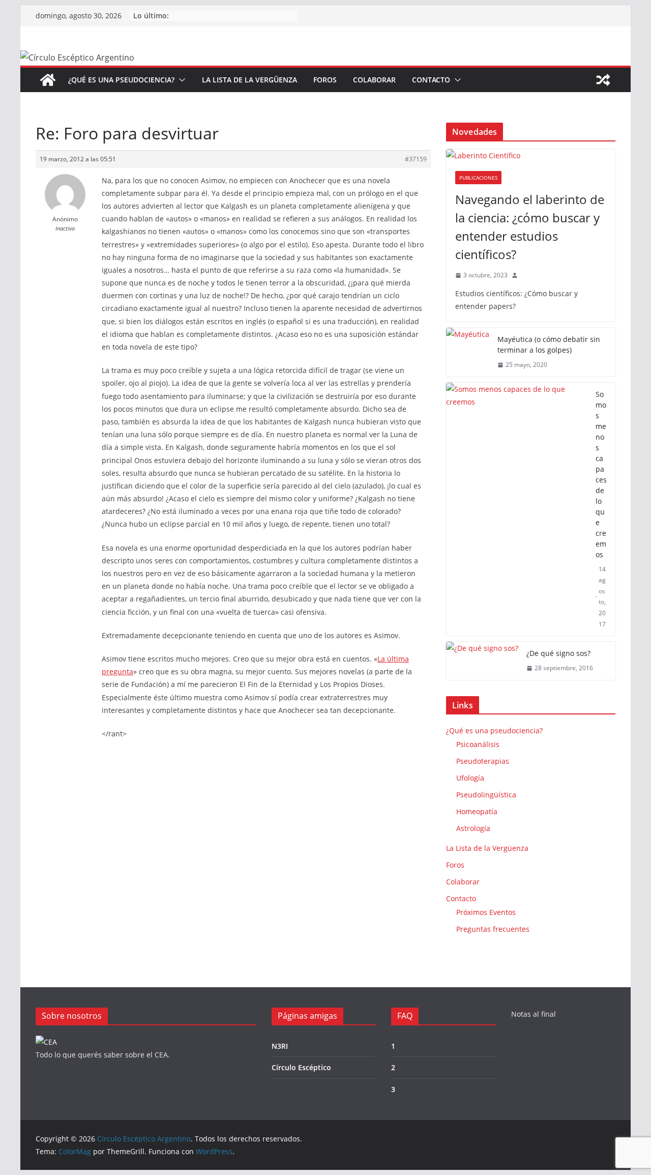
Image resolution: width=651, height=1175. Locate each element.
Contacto (431, 79)
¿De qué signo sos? (558, 653)
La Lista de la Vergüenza (249, 79)
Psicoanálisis (477, 744)
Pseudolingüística (486, 794)
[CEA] (46, 1042)
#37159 (416, 159)
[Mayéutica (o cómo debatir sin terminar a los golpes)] (467, 352)
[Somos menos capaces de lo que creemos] (516, 509)
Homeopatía (476, 811)
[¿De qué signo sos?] (482, 661)
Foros (325, 79)
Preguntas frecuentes (492, 929)
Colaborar (374, 79)
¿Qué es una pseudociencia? (121, 79)
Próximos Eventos (486, 912)
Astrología (473, 828)
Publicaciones (478, 177)
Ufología (470, 778)
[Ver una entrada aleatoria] (603, 80)
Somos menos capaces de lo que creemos (601, 474)
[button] (180, 80)
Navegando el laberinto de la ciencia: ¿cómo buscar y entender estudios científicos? (529, 227)
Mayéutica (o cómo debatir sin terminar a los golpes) (548, 344)
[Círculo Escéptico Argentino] (48, 80)
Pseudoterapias (482, 761)
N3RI (280, 1046)
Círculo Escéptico (301, 1067)
